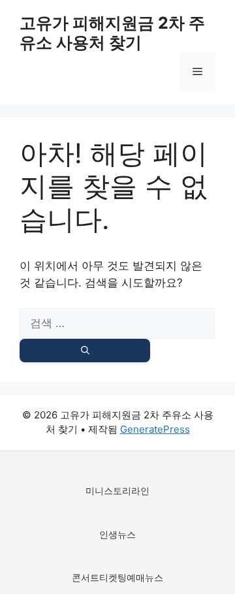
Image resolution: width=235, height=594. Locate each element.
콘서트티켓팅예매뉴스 (117, 577)
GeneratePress (155, 429)
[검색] (85, 350)
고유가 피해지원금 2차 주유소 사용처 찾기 (112, 32)
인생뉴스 (117, 534)
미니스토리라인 (117, 490)
